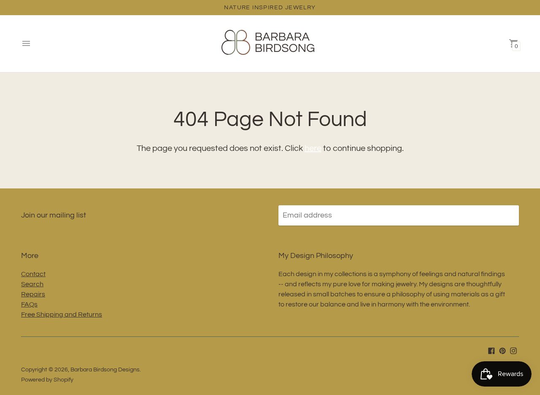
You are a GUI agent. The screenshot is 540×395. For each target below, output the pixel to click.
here (313, 148)
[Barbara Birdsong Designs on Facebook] (491, 351)
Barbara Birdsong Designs (105, 370)
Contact (33, 274)
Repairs (33, 294)
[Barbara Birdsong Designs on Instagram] (513, 351)
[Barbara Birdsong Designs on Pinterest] (502, 351)
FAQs (29, 304)
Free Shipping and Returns (61, 314)
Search (32, 284)
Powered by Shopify (47, 380)
